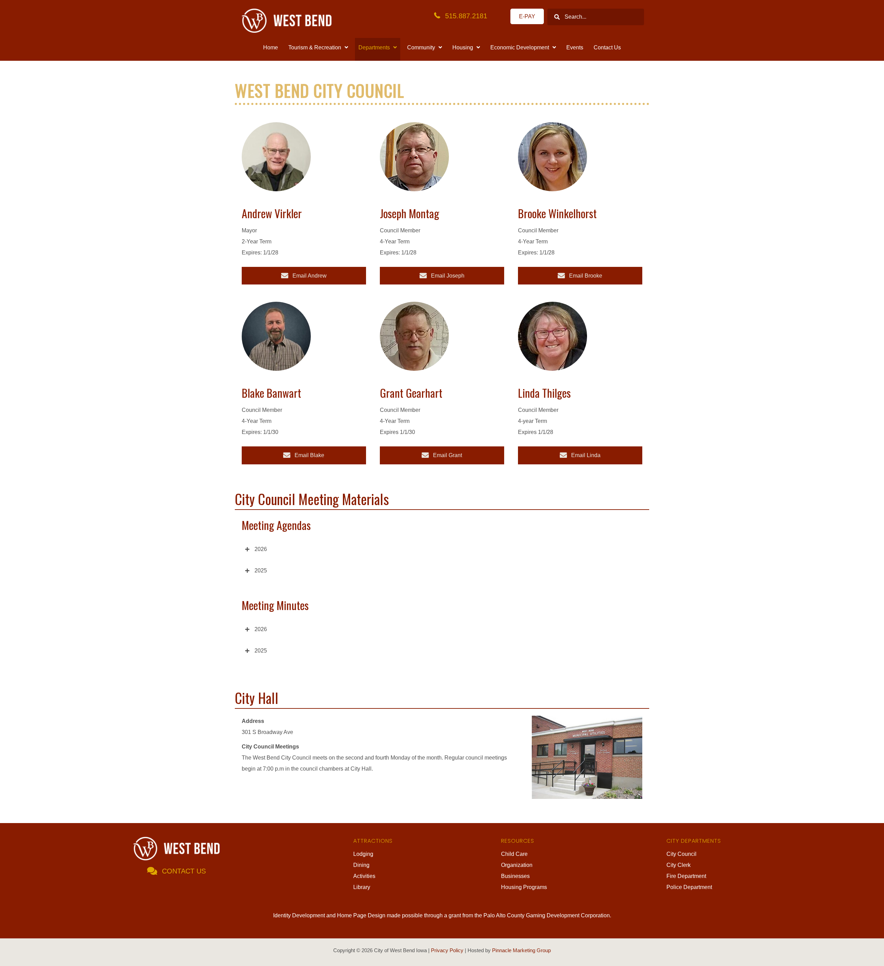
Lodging (363, 854)
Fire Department (686, 876)
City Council (681, 854)
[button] (442, 549)
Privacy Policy (447, 950)
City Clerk (678, 865)
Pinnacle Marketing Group (521, 950)
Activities (364, 876)
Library (361, 887)
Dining (361, 865)
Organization (516, 865)
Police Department (689, 887)
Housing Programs (524, 887)
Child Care (514, 854)
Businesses (515, 876)
